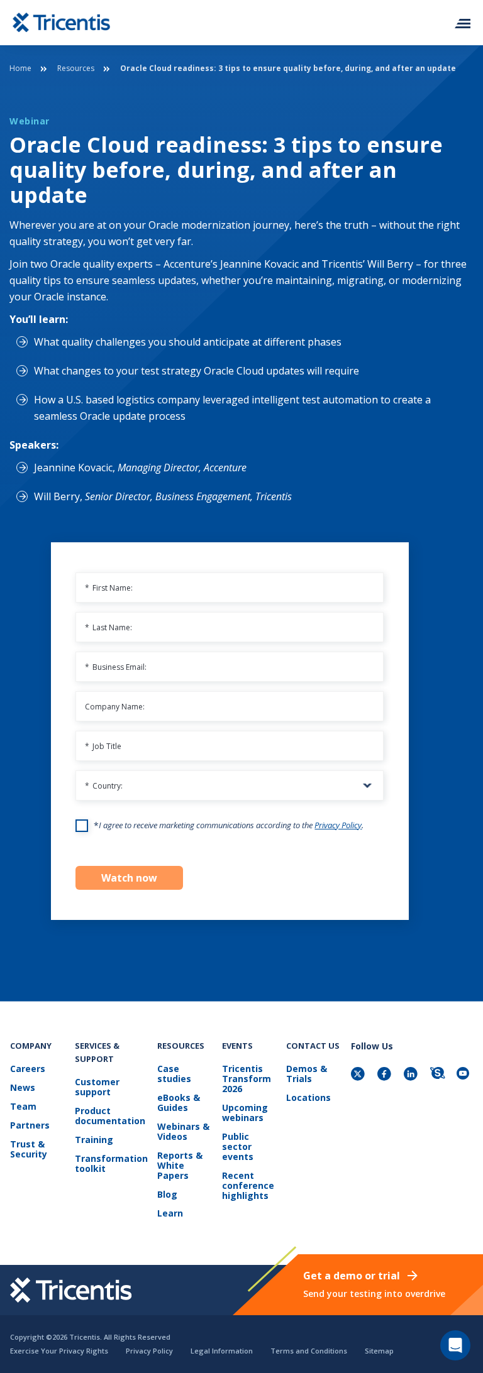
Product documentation (110, 1116)
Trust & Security (28, 1149)
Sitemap (379, 1350)
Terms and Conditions (308, 1350)
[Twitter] (359, 1074)
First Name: (109, 588)
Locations (308, 1098)
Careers (27, 1069)
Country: (104, 785)
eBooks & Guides (178, 1103)
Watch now (129, 878)
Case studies (174, 1074)
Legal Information (222, 1350)
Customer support (97, 1087)
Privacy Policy (338, 825)
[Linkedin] (412, 1074)
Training (94, 1140)
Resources (75, 68)
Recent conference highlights (248, 1186)
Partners (30, 1125)
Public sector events (237, 1147)
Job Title (103, 746)
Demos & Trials (306, 1074)
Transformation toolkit (111, 1164)
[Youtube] (465, 1074)
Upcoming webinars (245, 1113)
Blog (167, 1195)
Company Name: (115, 706)
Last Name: (108, 627)
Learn (170, 1213)
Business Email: (116, 667)
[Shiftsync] (438, 1074)
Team (23, 1107)
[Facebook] (385, 1074)
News (22, 1088)
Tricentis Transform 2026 (246, 1079)
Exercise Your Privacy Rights (59, 1350)
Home (20, 68)
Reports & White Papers (180, 1166)
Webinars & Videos (183, 1132)
